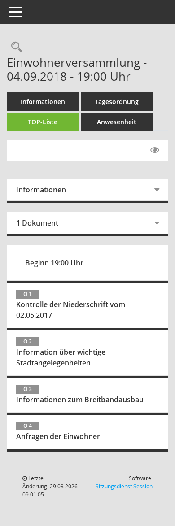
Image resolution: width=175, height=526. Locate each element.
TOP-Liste (42, 121)
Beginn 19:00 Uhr (54, 263)
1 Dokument (37, 223)
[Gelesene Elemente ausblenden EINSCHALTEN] (155, 150)
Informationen (43, 101)
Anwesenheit (116, 121)
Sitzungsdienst (124, 486)
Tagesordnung (117, 101)
